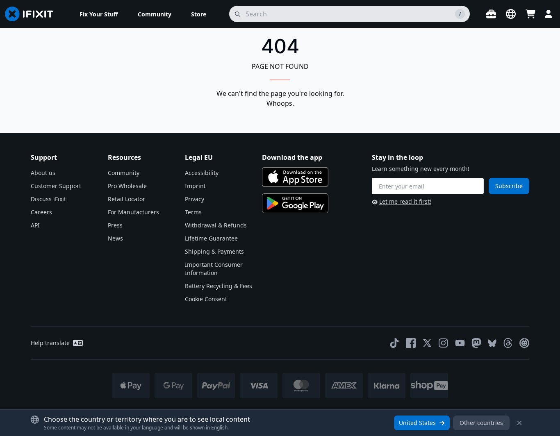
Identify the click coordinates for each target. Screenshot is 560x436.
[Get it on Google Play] (295, 203)
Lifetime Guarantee (211, 238)
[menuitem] (99, 14)
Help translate (50, 343)
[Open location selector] (511, 14)
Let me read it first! (405, 201)
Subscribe (509, 186)
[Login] (548, 13)
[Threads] (508, 343)
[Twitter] (427, 343)
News (115, 238)
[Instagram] (443, 343)
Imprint (195, 186)
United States (417, 423)
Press (115, 225)
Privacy (194, 199)
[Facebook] (411, 343)
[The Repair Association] (524, 343)
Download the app (292, 157)
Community (123, 173)
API (35, 225)
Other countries (481, 423)
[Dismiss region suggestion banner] (519, 423)
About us (43, 173)
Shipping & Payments (214, 251)
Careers (41, 212)
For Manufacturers (133, 212)
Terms (193, 212)
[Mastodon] (476, 343)
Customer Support (56, 186)
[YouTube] (460, 343)
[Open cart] (530, 14)
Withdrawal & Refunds (216, 225)
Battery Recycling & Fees (218, 286)
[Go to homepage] (32, 14)
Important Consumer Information (214, 269)
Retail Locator (126, 199)
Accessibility (202, 173)
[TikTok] (394, 343)
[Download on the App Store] (295, 177)
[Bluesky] (492, 343)
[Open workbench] (491, 14)
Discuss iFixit (48, 199)
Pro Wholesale (127, 186)
